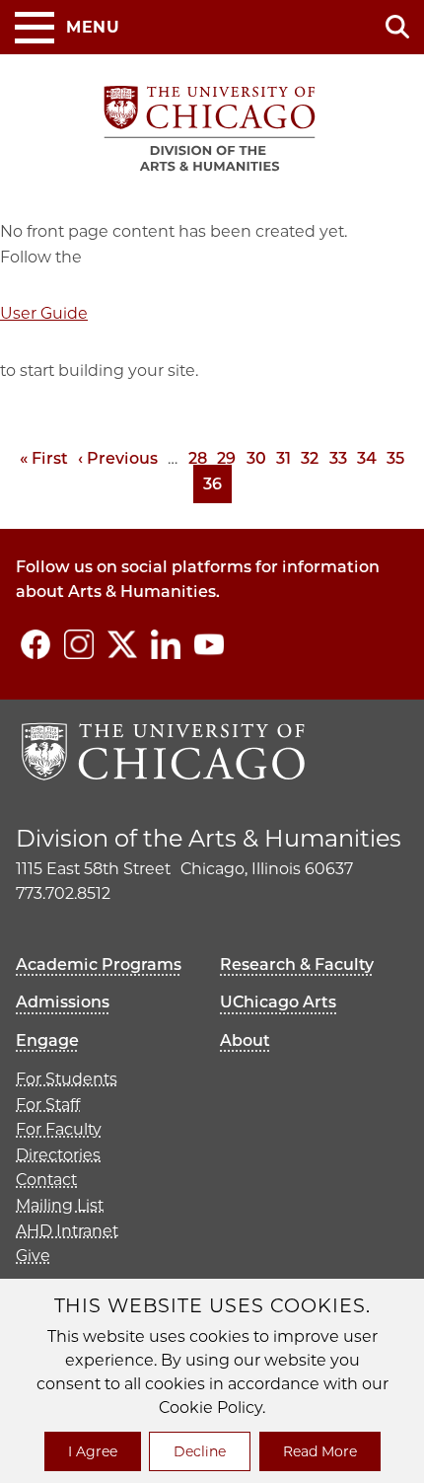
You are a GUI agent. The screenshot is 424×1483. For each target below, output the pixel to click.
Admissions (62, 1002)
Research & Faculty (297, 964)
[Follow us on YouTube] (209, 644)
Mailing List (60, 1205)
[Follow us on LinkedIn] (165, 644)
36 (217, 484)
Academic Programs (98, 964)
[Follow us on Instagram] (79, 644)
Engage (47, 1040)
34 (367, 458)
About (245, 1040)
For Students (66, 1079)
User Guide (44, 313)
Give (33, 1255)
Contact (46, 1179)
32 (309, 458)
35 (395, 458)
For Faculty (59, 1129)
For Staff (48, 1104)
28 (197, 458)
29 (226, 458)
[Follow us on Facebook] (35, 644)
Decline (200, 1451)
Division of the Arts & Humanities (208, 838)
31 (283, 458)
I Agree (92, 1451)
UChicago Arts (278, 1002)
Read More (320, 1451)
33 (338, 458)
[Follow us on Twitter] (122, 644)
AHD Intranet (67, 1231)
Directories (58, 1155)
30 (256, 458)
